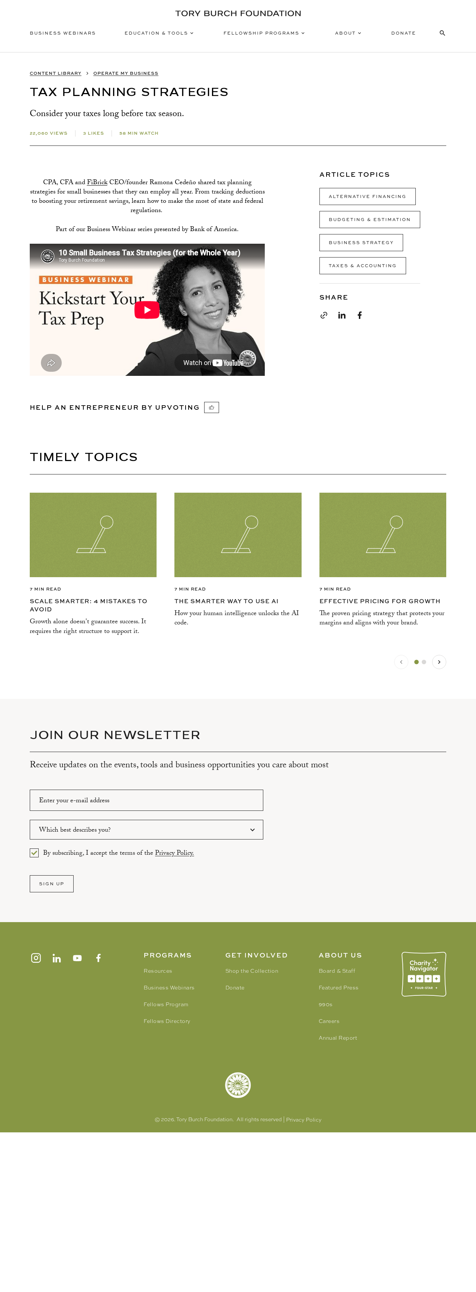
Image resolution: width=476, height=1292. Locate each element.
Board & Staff (337, 971)
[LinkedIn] (56, 958)
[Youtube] (77, 958)
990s (326, 1004)
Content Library (55, 73)
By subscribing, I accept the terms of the (118, 852)
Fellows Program (166, 1004)
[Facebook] (98, 958)
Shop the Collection (252, 971)
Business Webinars (63, 33)
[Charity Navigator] (424, 974)
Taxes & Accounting (363, 265)
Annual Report (338, 1037)
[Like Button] (211, 407)
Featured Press (339, 987)
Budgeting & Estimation (370, 219)
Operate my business (125, 73)
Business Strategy (361, 242)
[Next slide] (439, 662)
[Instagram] (36, 958)
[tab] (416, 662)
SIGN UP (51, 883)
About (345, 33)
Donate (403, 33)
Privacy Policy (304, 1119)
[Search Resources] (442, 33)
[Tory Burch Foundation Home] (238, 13)
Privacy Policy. (174, 853)
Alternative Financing (367, 196)
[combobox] (146, 830)
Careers (329, 1021)
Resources (158, 971)
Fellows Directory (167, 1021)
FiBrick (97, 183)
